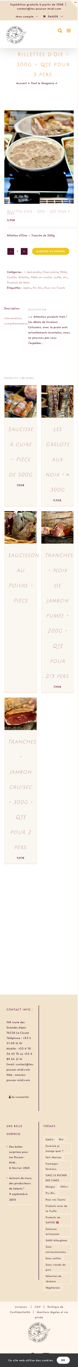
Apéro (27, 287)
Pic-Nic (38, 287)
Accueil (21, 83)
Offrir (64, 1186)
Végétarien (53, 1287)
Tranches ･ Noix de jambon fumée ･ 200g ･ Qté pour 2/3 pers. (59, 616)
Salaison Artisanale (52, 1231)
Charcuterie (50, 272)
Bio (61, 1139)
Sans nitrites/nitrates (56, 1249)
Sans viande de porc (56, 1267)
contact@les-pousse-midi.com (39, 9)
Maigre (50, 1186)
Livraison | (25, 1306)
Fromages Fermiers (52, 1166)
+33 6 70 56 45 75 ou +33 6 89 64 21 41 (19, 1054)
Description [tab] (12, 308)
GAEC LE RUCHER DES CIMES (56, 1178)
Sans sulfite (53, 1258)
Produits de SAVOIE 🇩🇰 (53, 1220)
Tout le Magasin (42, 83)
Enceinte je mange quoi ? (54, 1148)
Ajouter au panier (50, 251)
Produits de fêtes (18, 282)
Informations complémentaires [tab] (13, 320)
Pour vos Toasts (54, 287)
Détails (13, 406)
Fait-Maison (53, 1157)
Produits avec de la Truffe (56, 1208)
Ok (63, 1360)
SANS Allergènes (56, 1240)
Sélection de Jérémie (54, 1278)
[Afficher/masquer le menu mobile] (69, 30)
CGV (38, 1306)
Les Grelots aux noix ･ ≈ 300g (57, 460)
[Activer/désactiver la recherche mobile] (60, 30)
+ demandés (32, 272)
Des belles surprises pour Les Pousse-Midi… (18, 1154)
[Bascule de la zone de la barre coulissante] (73, 4)
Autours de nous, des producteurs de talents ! (20, 1183)
